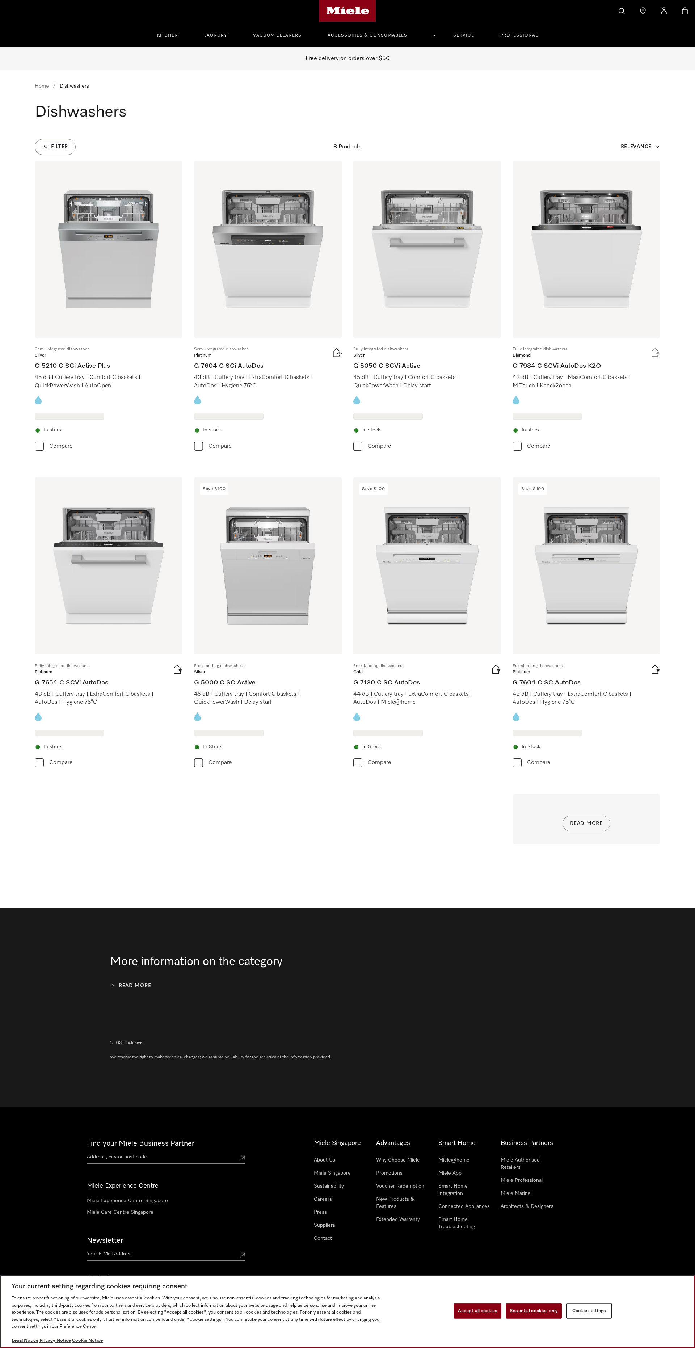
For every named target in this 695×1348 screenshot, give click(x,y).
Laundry (215, 35)
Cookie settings (589, 1311)
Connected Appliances (464, 1206)
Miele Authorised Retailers (520, 1164)
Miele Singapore (332, 1173)
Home (42, 86)
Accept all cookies (477, 1311)
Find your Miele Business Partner (140, 1143)
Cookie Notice (87, 1340)
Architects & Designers (527, 1206)
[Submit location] (242, 1158)
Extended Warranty (398, 1219)
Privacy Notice (55, 1340)
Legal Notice (25, 1340)
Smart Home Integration (453, 1190)
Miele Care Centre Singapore (120, 1212)
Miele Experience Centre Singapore (127, 1200)
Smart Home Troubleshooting (456, 1223)
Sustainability (329, 1186)
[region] (347, 1311)
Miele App (450, 1173)
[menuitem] (171, 34)
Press (320, 1212)
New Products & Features (395, 1203)
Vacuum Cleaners (277, 35)
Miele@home (453, 1160)
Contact (323, 1238)
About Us (324, 1160)
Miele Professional (522, 1180)
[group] (108, 307)
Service (463, 35)
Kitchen (167, 35)
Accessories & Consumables (367, 35)
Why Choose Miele (398, 1160)
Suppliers (324, 1225)
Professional (519, 35)
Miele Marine (516, 1193)
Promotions (389, 1173)
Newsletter (105, 1240)
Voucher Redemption (400, 1186)
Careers (323, 1199)
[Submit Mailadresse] (242, 1255)
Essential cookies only (534, 1311)
